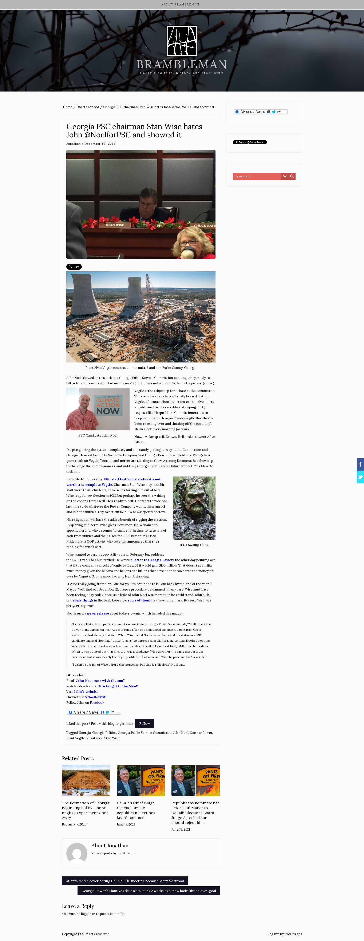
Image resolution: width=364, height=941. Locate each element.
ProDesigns (293, 934)
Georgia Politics (104, 733)
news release (98, 613)
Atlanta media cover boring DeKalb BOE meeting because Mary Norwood (125, 881)
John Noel (180, 733)
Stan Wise (111, 738)
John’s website (86, 692)
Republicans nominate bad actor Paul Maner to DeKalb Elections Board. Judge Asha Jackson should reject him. (195, 812)
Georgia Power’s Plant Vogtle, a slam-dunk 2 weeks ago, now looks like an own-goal (149, 891)
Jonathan (73, 143)
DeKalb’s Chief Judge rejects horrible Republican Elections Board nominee (136, 810)
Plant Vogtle (75, 738)
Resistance (94, 738)
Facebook (97, 703)
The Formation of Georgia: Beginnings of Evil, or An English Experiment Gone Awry (86, 810)
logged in (88, 914)
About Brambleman (180, 4)
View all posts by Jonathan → (113, 853)
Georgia (85, 733)
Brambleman (182, 64)
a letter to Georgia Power (152, 560)
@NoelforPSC (95, 697)
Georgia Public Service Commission (145, 733)
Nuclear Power (201, 733)
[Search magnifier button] (292, 176)
